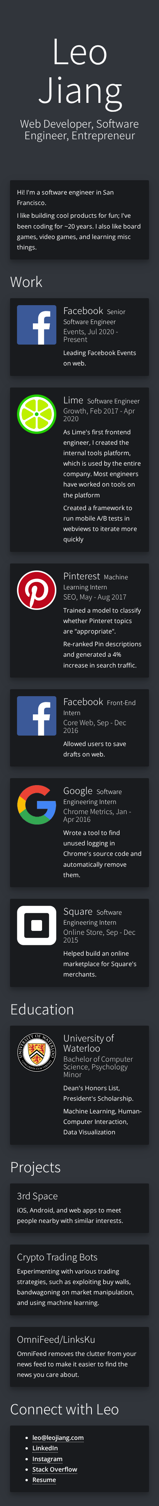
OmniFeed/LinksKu (56, 1338)
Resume (44, 1479)
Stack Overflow (54, 1469)
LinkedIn (45, 1448)
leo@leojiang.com (58, 1437)
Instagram (47, 1459)
